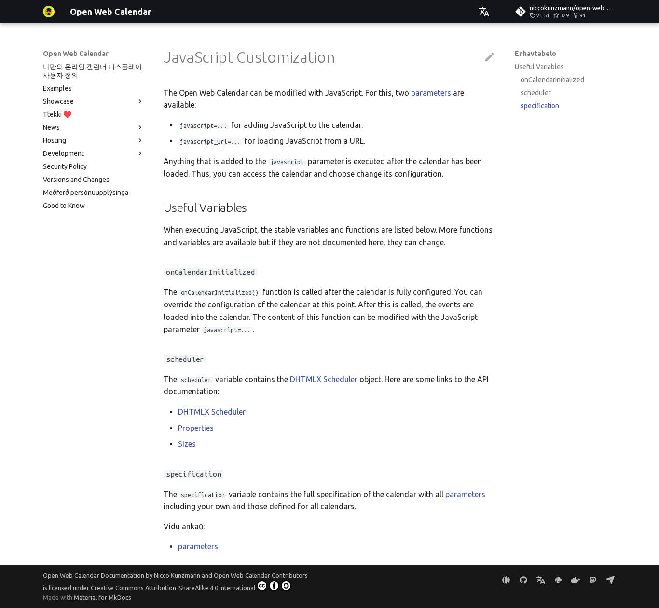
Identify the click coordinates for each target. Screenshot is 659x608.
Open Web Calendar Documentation (93, 575)
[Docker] (575, 580)
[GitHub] (523, 580)
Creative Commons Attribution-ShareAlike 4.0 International (173, 587)
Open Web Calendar (76, 53)
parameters (431, 92)
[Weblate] (541, 580)
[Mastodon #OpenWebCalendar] (593, 580)
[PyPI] (558, 580)
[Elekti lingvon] (484, 11)
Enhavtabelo (535, 53)
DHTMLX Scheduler (323, 379)
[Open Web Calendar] (48, 11)
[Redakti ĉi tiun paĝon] (489, 57)
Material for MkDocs (102, 597)
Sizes (187, 444)
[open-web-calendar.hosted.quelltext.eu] (506, 580)
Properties (196, 428)
